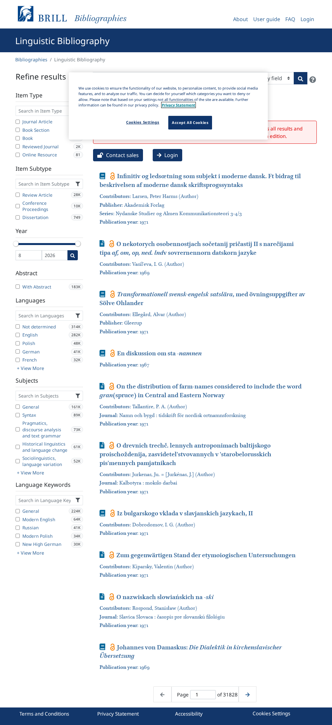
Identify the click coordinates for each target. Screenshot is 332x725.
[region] (168, 105)
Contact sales (122, 155)
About (240, 19)
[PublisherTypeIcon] (112, 176)
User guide (266, 19)
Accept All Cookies (190, 122)
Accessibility (189, 713)
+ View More (30, 368)
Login (307, 19)
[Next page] (247, 694)
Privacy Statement (118, 713)
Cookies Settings (271, 713)
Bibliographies (31, 59)
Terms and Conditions (44, 713)
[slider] (15, 243)
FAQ (290, 19)
